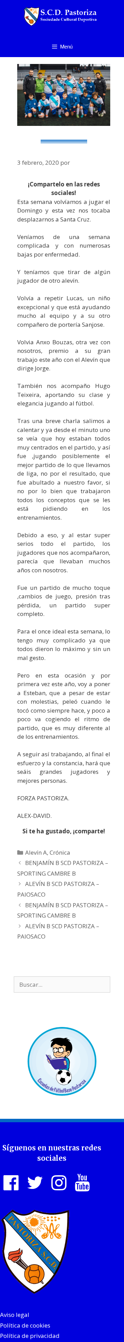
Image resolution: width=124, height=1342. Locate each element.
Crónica (60, 852)
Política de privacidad (30, 1336)
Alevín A (36, 852)
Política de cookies (25, 1325)
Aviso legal (14, 1315)
